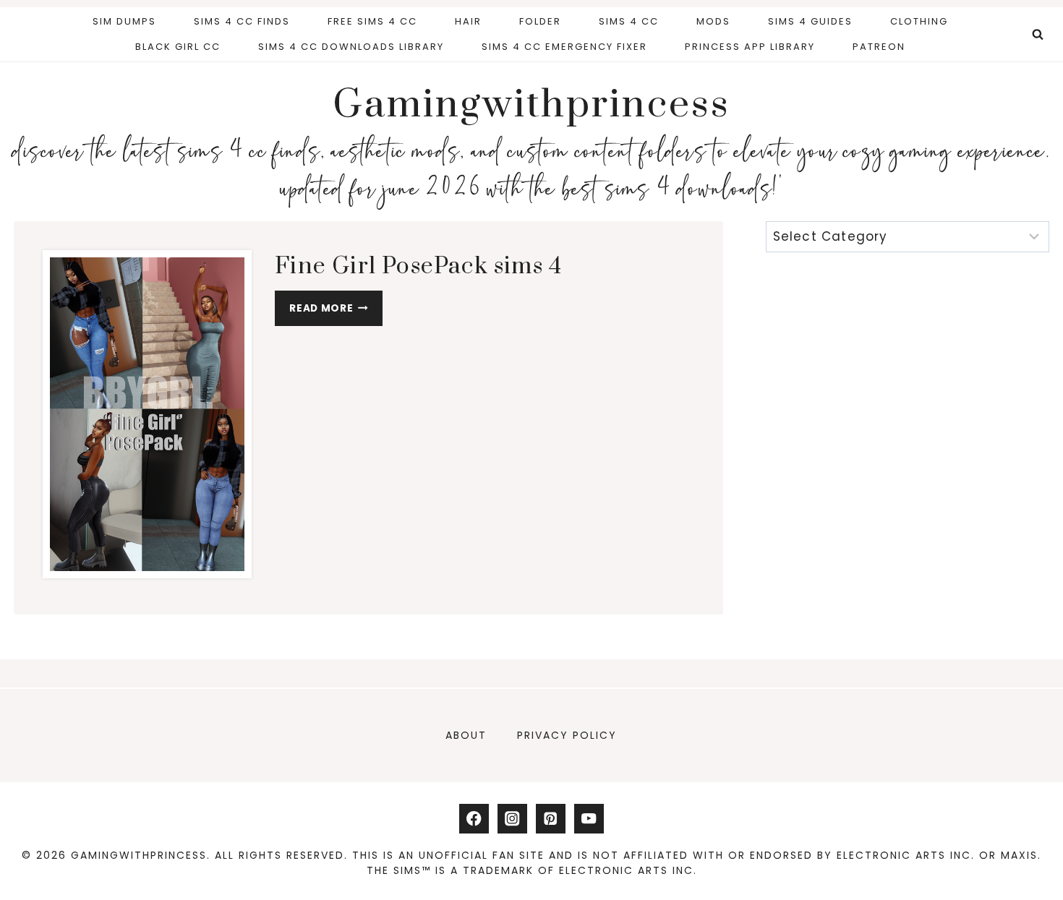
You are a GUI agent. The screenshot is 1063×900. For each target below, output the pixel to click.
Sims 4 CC (629, 21)
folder (540, 21)
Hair (468, 21)
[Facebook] (474, 818)
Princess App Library (750, 46)
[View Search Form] (1037, 34)
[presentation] (147, 414)
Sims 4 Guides (810, 21)
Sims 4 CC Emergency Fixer (564, 46)
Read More (336, 311)
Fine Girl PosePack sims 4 (418, 266)
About (466, 735)
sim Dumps (124, 21)
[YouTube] (589, 818)
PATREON (879, 46)
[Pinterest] (550, 818)
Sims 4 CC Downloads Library (351, 46)
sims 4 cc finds (242, 21)
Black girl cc (178, 46)
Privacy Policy (567, 735)
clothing (919, 21)
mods (713, 21)
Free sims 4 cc (372, 21)
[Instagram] (512, 818)
